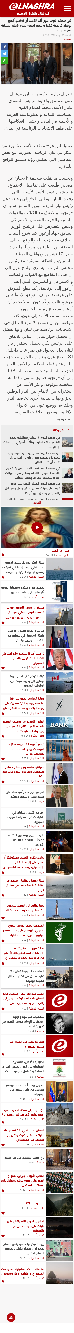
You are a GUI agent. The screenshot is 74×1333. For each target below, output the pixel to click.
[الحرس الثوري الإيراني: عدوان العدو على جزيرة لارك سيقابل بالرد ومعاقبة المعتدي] (59, 1182)
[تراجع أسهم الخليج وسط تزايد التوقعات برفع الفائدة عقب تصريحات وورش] (59, 750)
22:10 (26, 1235)
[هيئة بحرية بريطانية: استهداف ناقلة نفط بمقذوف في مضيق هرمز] (59, 887)
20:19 (23, 690)
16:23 (23, 849)
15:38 (31, 1031)
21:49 (31, 801)
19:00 (23, 1008)
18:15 (31, 872)
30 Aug (50, 555)
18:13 (27, 597)
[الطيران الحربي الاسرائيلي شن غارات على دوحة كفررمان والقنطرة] (59, 1227)
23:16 (22, 1190)
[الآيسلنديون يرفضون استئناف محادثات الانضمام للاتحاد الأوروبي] (59, 841)
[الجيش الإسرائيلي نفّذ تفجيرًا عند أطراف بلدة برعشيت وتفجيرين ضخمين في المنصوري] (59, 1136)
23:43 (23, 644)
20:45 (22, 1099)
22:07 (23, 781)
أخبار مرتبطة (61, 429)
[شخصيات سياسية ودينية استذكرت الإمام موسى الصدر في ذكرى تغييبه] (59, 1023)
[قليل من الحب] (37, 527)
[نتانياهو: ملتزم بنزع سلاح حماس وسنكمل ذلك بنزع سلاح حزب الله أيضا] (59, 773)
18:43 (23, 667)
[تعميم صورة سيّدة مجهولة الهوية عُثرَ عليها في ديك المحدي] (59, 591)
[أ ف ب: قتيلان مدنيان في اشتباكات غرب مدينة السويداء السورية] (59, 818)
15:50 (27, 1051)
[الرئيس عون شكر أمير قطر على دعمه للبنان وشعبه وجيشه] (59, 796)
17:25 (23, 758)
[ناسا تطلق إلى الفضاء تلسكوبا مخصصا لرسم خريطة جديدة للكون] (59, 909)
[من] (59, 1114)
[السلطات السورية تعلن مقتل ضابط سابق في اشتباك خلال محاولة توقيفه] (59, 977)
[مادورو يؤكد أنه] (59, 1091)
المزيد (37, 502)
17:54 (30, 1162)
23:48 (23, 940)
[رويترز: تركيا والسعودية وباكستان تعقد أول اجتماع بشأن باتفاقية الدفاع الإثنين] (59, 1250)
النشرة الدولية (36, 576)
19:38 (23, 963)
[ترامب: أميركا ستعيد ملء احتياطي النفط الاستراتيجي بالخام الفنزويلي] (59, 659)
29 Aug (25, 735)
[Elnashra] (31, 6)
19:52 (23, 894)
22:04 (23, 576)
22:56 (23, 713)
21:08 (26, 1144)
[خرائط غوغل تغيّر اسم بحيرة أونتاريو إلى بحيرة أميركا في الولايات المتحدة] (59, 682)
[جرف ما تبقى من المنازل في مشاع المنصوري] (59, 1046)
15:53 (23, 915)
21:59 (23, 985)
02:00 (24, 1208)
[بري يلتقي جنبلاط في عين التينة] (59, 1159)
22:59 (22, 1258)
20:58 (23, 826)
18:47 (31, 1076)
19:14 (26, 1278)
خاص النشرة (62, 554)
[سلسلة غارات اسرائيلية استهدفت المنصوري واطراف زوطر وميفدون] (59, 1273)
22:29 (23, 622)
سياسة (67, 39)
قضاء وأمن (38, 596)
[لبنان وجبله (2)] (59, 1205)
